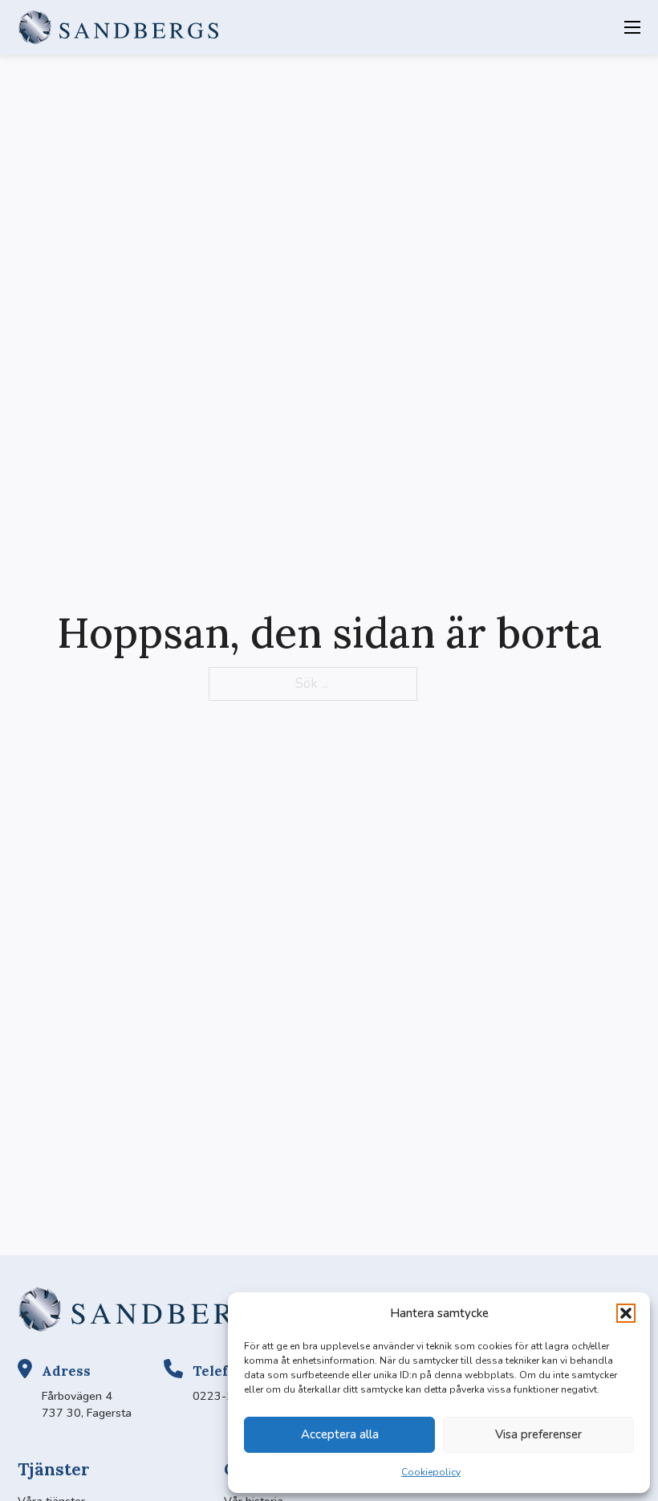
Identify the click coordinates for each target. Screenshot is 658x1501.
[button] (626, 1313)
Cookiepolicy (431, 1472)
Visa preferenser (538, 1434)
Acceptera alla (340, 1434)
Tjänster (54, 1469)
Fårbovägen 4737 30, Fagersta (87, 1405)
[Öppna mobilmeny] (632, 27)
